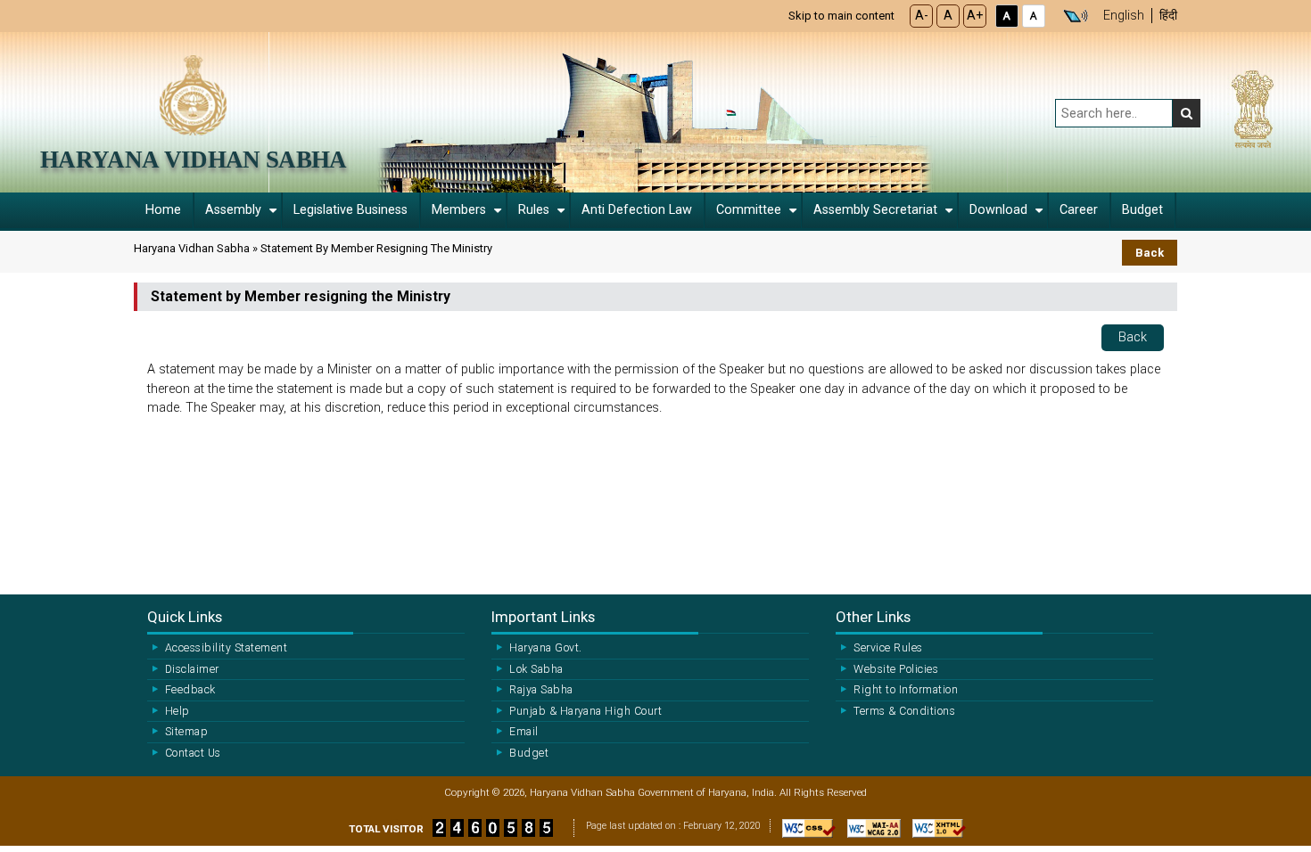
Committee (748, 209)
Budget (1142, 209)
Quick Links (184, 617)
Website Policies (895, 669)
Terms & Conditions (904, 711)
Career (1079, 209)
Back (1149, 252)
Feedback (190, 690)
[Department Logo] (193, 94)
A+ (975, 15)
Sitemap (186, 731)
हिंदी (1168, 15)
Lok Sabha (536, 669)
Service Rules (887, 648)
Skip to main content (841, 15)
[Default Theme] (1033, 16)
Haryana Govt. (545, 648)
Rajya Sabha (541, 690)
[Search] (1186, 113)
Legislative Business (350, 209)
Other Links (873, 617)
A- (921, 15)
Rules (533, 209)
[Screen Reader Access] (1075, 16)
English (1123, 15)
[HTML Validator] (934, 833)
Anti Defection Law (636, 209)
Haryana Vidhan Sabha (193, 159)
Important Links (543, 617)
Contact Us (193, 753)
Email (523, 731)
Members (459, 209)
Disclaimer (192, 669)
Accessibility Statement (226, 648)
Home (163, 209)
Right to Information (905, 690)
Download (998, 209)
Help (177, 711)
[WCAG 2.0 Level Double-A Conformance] (869, 833)
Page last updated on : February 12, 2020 (673, 826)
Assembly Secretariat (875, 209)
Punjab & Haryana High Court (585, 711)
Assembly (233, 209)
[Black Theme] (1006, 16)
